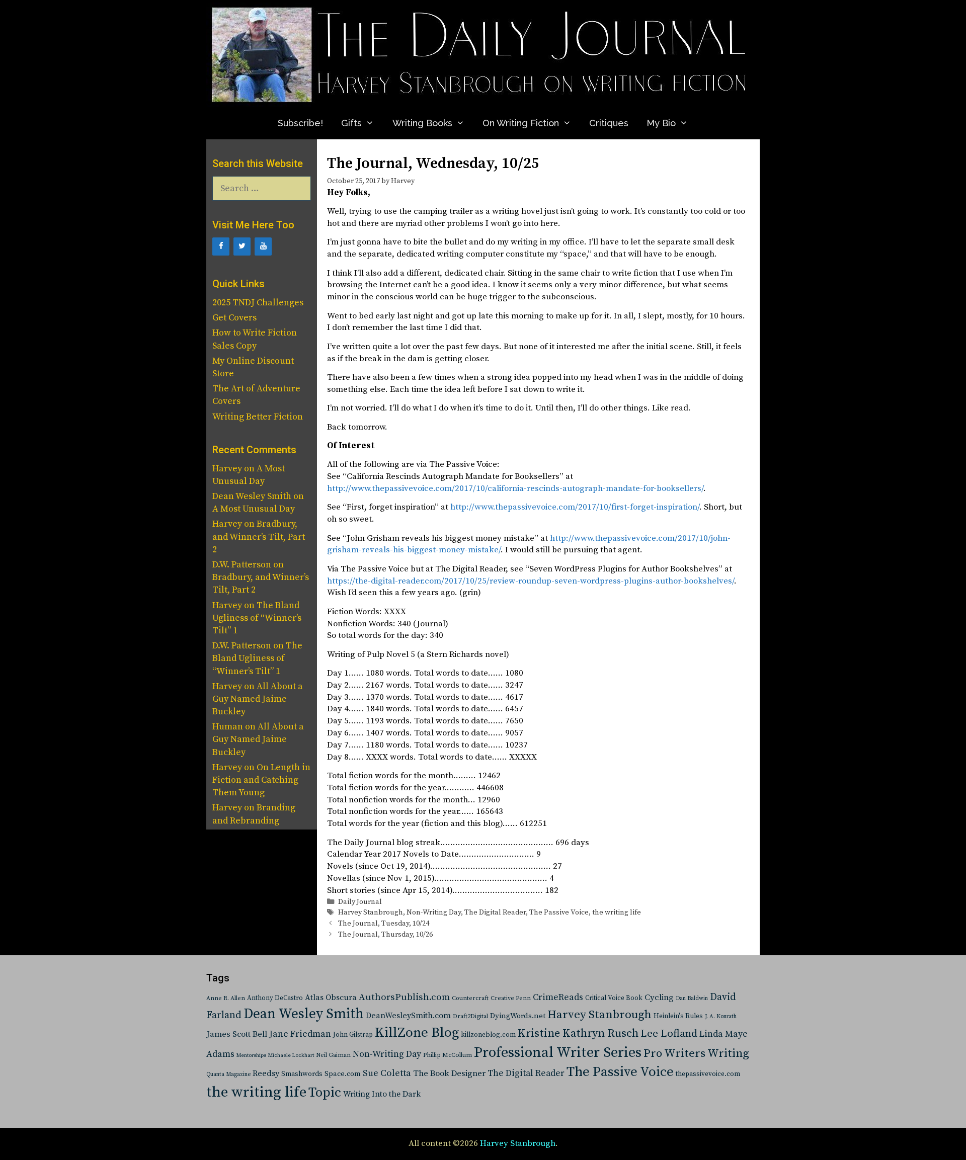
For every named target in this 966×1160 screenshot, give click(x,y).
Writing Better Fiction (257, 417)
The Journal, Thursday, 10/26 (385, 934)
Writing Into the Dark (382, 1094)
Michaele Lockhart (291, 1055)
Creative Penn (511, 998)
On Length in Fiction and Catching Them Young (261, 780)
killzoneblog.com (488, 1035)
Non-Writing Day (434, 912)
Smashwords (302, 1074)
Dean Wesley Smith (304, 1014)
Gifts (351, 123)
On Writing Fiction (520, 123)
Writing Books (422, 123)
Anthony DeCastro (275, 998)
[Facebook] (220, 246)
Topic (324, 1093)
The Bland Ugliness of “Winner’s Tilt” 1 (256, 618)
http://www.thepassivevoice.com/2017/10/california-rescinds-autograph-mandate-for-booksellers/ (515, 488)
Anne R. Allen (225, 998)
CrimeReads (558, 997)
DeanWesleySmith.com (408, 1016)
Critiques (608, 123)
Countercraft (470, 998)
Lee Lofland (668, 1033)
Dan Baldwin (692, 998)
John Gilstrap (353, 1035)
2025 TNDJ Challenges (257, 302)
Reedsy (266, 1073)
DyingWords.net (517, 1016)
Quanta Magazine (228, 1074)
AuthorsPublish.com (404, 997)
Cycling (659, 997)
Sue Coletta (387, 1073)
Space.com (343, 1074)
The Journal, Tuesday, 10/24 (383, 923)
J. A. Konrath (721, 1016)
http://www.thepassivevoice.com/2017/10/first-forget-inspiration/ (574, 507)
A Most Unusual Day (253, 509)
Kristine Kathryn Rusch (578, 1033)
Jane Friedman (300, 1034)
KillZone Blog (417, 1032)
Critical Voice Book (613, 998)
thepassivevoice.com (708, 1074)
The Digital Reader (495, 912)
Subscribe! (300, 123)
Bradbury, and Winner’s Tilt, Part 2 (258, 536)
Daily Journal (360, 901)
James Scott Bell (236, 1034)
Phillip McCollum (447, 1055)
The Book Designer (449, 1073)
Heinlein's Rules (678, 1016)
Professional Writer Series (557, 1053)
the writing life (616, 912)
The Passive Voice (559, 912)
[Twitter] (242, 246)
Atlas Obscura (331, 997)
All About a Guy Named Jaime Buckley (257, 699)
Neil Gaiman (333, 1055)
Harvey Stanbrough (370, 912)
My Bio (661, 123)
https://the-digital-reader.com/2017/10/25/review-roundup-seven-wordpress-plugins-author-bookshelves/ (530, 581)
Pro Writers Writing (696, 1053)
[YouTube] (263, 246)
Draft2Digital (470, 1016)
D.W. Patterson (241, 564)
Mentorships (251, 1055)
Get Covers (234, 317)
